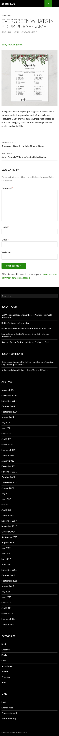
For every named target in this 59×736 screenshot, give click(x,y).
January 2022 (8, 460)
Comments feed (9, 713)
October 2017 (8, 531)
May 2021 (6, 504)
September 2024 (9, 411)
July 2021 (6, 493)
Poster (5, 671)
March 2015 (7, 613)
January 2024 (8, 455)
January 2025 (8, 390)
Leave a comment (29, 32)
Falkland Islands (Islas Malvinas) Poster (29, 370)
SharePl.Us (8, 3)
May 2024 (6, 433)
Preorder (6, 677)
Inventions (7, 666)
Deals (4, 655)
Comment (7, 187)
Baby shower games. (12, 44)
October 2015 (8, 575)
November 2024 (9, 400)
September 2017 (9, 537)
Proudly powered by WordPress (14, 732)
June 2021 (6, 499)
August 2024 (8, 417)
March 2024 (7, 444)
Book (4, 644)
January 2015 (8, 624)
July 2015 (6, 591)
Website (6, 252)
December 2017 (9, 520)
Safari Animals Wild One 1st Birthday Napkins (25, 155)
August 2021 (8, 488)
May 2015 (6, 602)
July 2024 (6, 422)
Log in (4, 702)
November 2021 (9, 471)
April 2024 (6, 439)
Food (4, 660)
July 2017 (6, 548)
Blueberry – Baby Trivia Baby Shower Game (23, 144)
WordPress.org (9, 718)
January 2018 (8, 515)
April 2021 (6, 510)
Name (5, 226)
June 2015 (6, 597)
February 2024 (8, 450)
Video (4, 682)
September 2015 (9, 580)
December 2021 (9, 466)
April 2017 (6, 564)
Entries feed (7, 707)
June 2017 (6, 553)
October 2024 (8, 406)
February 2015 (8, 619)
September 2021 (9, 482)
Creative (6, 16)
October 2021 (8, 477)
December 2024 (9, 395)
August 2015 (8, 586)
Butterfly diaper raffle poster (15, 323)
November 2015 (9, 570)
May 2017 (6, 559)
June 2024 (6, 428)
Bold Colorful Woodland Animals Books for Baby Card (26, 328)
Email (5, 239)
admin (17, 32)
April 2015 (6, 608)
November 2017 (9, 526)
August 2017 (8, 542)
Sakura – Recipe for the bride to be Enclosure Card (25, 342)
